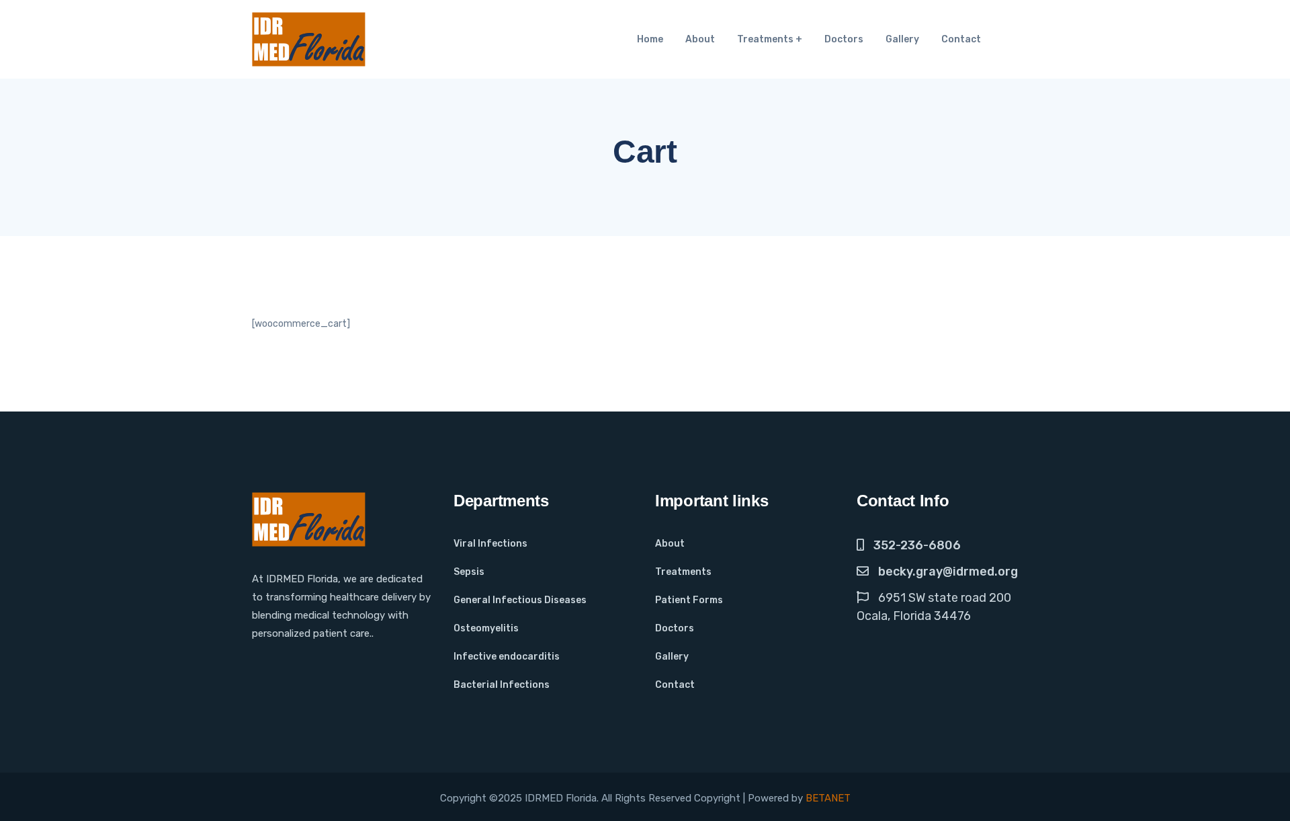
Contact (961, 39)
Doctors (843, 39)
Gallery (902, 39)
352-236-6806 (917, 545)
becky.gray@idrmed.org (948, 571)
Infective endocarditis (507, 656)
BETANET (828, 798)
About (700, 39)
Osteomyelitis (486, 628)
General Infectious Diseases (520, 600)
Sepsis (469, 572)
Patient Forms (689, 600)
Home (650, 39)
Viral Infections (490, 543)
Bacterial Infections (502, 685)
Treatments (765, 39)
